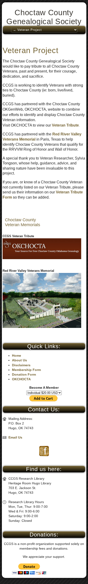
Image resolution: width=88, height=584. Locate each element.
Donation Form (24, 374)
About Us (19, 360)
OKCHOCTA (21, 379)
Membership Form (26, 370)
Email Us (15, 437)
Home (16, 355)
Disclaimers (21, 365)
